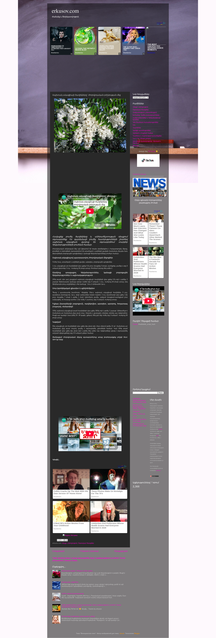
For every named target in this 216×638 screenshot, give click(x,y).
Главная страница (89, 551)
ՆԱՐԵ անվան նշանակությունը (73, 593)
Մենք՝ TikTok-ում (139, 414)
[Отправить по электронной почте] (58, 540)
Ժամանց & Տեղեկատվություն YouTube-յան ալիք (139, 400)
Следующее (58, 551)
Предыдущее (121, 551)
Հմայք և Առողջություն (69, 543)
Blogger (137, 633)
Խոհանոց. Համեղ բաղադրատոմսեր (146, 115)
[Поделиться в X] (62, 540)
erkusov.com (65, 10)
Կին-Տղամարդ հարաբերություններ (145, 122)
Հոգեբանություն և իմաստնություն (145, 112)
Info (134, 125)
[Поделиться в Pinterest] (66, 540)
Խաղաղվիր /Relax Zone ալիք (139, 420)
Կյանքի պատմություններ (142, 130)
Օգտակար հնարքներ (86, 543)
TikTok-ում (151, 151)
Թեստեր (136, 146)
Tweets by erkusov (139, 174)
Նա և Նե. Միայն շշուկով (142, 138)
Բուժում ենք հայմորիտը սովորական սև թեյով (78, 616)
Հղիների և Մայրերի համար (143, 133)
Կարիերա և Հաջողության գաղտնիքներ (147, 136)
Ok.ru (135, 416)
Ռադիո (135, 324)
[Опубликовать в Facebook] (64, 540)
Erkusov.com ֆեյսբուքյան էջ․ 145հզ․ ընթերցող (139, 406)
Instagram (136, 411)
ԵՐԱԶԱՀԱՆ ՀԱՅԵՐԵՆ (70, 582)
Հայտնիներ (137, 128)
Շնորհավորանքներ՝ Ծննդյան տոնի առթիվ (77, 571)
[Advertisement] (108, 72)
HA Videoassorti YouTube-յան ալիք (139, 424)
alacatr (122, 633)
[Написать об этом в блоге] (60, 540)
